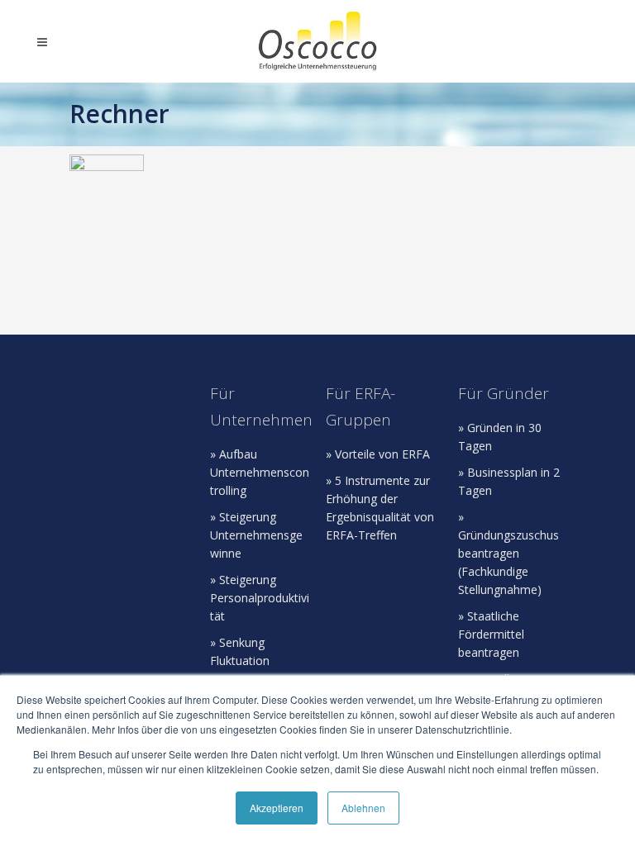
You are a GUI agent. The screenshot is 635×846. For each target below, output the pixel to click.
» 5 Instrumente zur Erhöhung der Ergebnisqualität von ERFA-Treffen (380, 508)
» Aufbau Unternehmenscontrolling (259, 472)
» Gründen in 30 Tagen (500, 437)
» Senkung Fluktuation (240, 651)
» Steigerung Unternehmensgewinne (256, 535)
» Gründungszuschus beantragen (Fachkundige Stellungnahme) (508, 553)
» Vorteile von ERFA (378, 454)
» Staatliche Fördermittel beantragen (491, 634)
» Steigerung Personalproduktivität (259, 598)
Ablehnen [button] (363, 808)
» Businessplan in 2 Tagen (509, 481)
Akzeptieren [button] (276, 808)
